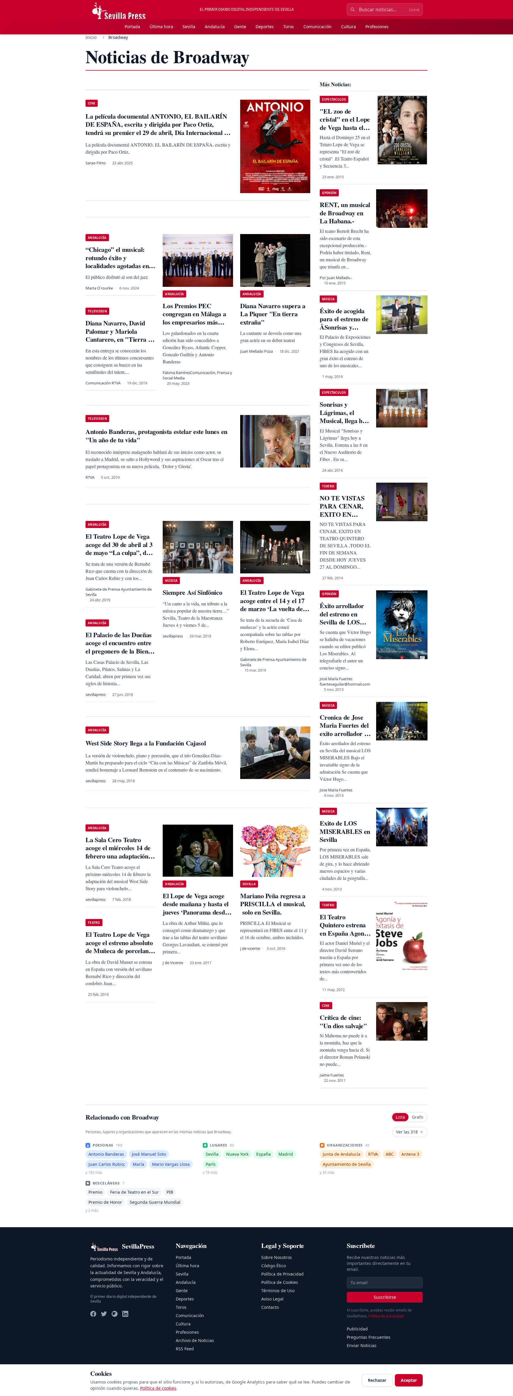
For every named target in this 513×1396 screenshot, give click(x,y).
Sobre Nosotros (276, 1257)
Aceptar (409, 1380)
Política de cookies (158, 1388)
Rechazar (377, 1380)
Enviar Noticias (361, 1345)
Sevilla (189, 26)
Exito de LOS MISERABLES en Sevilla (345, 831)
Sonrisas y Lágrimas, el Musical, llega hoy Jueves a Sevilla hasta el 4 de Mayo (345, 420)
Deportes (265, 26)
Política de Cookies (279, 1282)
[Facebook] (93, 1314)
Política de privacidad (385, 1316)
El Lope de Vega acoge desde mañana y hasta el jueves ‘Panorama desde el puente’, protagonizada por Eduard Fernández (197, 912)
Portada (132, 26)
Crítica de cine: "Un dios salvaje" (343, 1021)
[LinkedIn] (125, 1314)
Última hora (161, 26)
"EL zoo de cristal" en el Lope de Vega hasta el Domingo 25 (345, 123)
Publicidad (357, 1329)
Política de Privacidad (282, 1274)
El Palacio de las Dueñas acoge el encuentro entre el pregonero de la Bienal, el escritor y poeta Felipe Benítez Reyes (120, 651)
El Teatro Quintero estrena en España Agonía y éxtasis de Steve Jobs (344, 933)
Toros (288, 26)
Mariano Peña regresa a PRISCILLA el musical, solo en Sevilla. (272, 904)
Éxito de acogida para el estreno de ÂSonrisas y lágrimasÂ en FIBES (344, 327)
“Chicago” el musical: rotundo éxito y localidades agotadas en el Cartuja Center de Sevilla (120, 261)
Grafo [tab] (417, 1117)
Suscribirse (385, 1297)
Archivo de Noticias (195, 1340)
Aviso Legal (272, 1299)
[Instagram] (115, 1314)
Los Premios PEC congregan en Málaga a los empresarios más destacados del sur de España (194, 322)
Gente (240, 26)
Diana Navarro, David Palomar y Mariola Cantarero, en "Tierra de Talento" (120, 335)
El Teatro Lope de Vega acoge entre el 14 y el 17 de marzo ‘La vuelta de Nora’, (272, 604)
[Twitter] (104, 1314)
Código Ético (273, 1265)
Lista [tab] (400, 1117)
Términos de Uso (277, 1290)
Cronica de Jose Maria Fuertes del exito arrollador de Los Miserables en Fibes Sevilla (345, 733)
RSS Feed (185, 1349)
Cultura (348, 26)
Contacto (270, 1307)
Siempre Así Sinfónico (192, 592)
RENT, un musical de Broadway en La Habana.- (345, 213)
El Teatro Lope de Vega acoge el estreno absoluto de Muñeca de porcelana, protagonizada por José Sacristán (119, 950)
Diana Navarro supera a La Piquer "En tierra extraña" (272, 314)
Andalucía (215, 26)
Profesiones (377, 26)
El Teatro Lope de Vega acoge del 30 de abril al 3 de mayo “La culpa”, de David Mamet (119, 548)
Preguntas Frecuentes (368, 1337)
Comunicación (317, 26)
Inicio (91, 37)
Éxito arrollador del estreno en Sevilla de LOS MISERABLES (342, 618)
